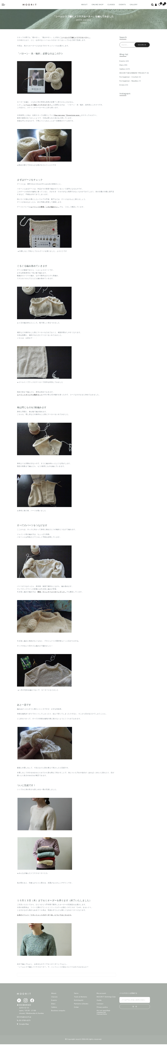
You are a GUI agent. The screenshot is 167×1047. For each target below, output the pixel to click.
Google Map (24, 1024)
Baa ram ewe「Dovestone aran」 (68, 115)
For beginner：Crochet (129, 77)
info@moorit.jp (25, 1017)
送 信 (134, 1006)
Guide (99, 1000)
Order (76, 1007)
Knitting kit (78, 1000)
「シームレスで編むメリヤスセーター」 (75, 37)
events (122, 4)
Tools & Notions (80, 997)
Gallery (122, 69)
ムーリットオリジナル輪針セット (30, 395)
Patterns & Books (81, 1004)
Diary (84, 23)
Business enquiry (58, 1010)
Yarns (76, 993)
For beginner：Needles (129, 81)
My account (101, 993)
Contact (100, 1004)
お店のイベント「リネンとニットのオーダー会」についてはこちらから (44, 915)
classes (111, 4)
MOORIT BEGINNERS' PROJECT (133, 73)
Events (122, 61)
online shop (97, 4)
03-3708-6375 (25, 1020)
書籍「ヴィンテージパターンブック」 (51, 592)
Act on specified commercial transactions (103, 1012)
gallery (133, 4)
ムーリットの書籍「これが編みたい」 (45, 207)
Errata (122, 85)
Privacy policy (102, 1007)
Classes (54, 997)
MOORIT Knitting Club (106, 997)
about (84, 4)
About (53, 993)
